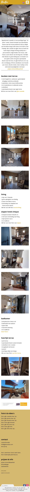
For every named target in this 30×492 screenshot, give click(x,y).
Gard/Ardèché (4, 466)
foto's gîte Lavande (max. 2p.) (9, 416)
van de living (17, 207)
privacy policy (3, 470)
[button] (27, 2)
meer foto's (4, 331)
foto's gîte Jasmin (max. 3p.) (8, 418)
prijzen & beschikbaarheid (15, 69)
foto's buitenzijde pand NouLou (9, 454)
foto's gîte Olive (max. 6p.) (8, 428)
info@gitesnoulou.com (7, 444)
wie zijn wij (4, 446)
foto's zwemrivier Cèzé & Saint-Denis (10, 452)
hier (21, 489)
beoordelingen (5, 464)
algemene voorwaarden (5, 472)
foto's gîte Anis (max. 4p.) (7, 424)
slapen (19, 223)
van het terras (17, 353)
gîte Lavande (20, 91)
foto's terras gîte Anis (6, 426)
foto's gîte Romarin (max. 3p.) (9, 420)
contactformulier (5, 442)
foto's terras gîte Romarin (8, 422)
